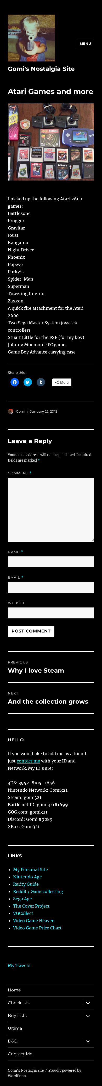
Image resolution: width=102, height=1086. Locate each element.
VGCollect (23, 913)
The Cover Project (31, 906)
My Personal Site (30, 869)
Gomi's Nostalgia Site (41, 68)
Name (15, 552)
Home (14, 990)
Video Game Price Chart (37, 927)
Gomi (20, 411)
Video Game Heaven (34, 920)
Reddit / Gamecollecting (38, 891)
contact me (28, 761)
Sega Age (22, 898)
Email (16, 577)
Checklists (19, 1002)
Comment (20, 473)
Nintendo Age (27, 876)
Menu (85, 43)
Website (17, 603)
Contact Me (20, 1053)
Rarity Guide (26, 884)
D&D (13, 1041)
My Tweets (19, 965)
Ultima (15, 1028)
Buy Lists (17, 1015)
